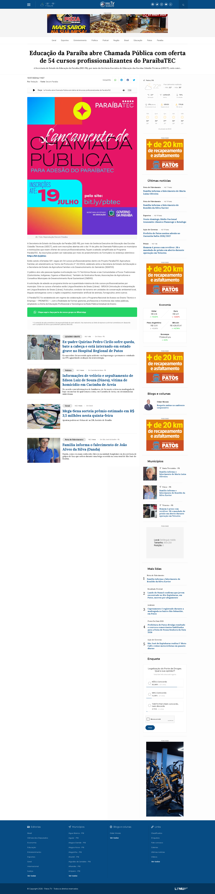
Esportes (65, 40)
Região (116, 40)
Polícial (105, 40)
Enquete (154, 659)
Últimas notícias (159, 180)
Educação (138, 40)
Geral (54, 40)
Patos (149, 40)
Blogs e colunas (159, 393)
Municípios (155, 461)
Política (95, 40)
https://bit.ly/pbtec (36, 256)
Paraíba (160, 40)
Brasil (126, 40)
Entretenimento (80, 40)
